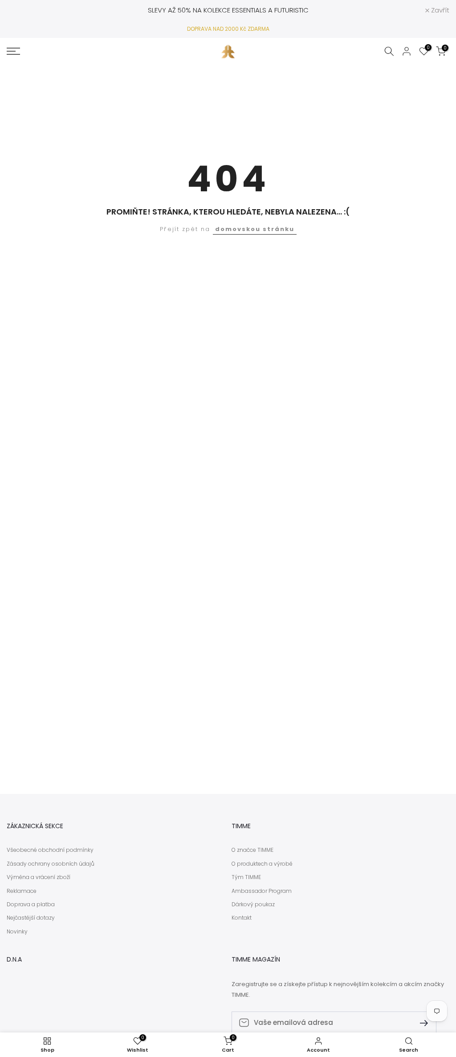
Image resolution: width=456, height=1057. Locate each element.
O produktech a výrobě (262, 863)
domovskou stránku (254, 229)
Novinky (17, 931)
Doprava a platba (31, 904)
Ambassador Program (262, 891)
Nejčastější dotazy (31, 917)
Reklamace (22, 891)
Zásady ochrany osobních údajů (50, 863)
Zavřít (21, 10)
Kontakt (242, 917)
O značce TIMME (252, 850)
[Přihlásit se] (420, 1022)
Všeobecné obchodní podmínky (50, 850)
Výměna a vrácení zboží (38, 877)
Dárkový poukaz (253, 904)
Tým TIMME (246, 877)
